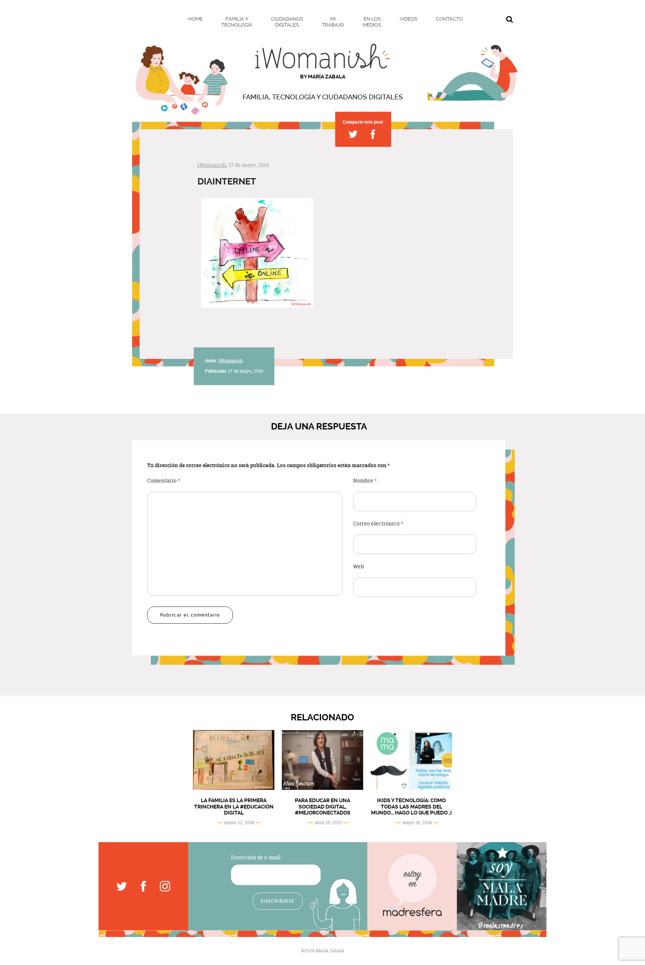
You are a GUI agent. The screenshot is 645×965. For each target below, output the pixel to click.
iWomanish (211, 164)
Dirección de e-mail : (257, 857)
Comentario (163, 481)
